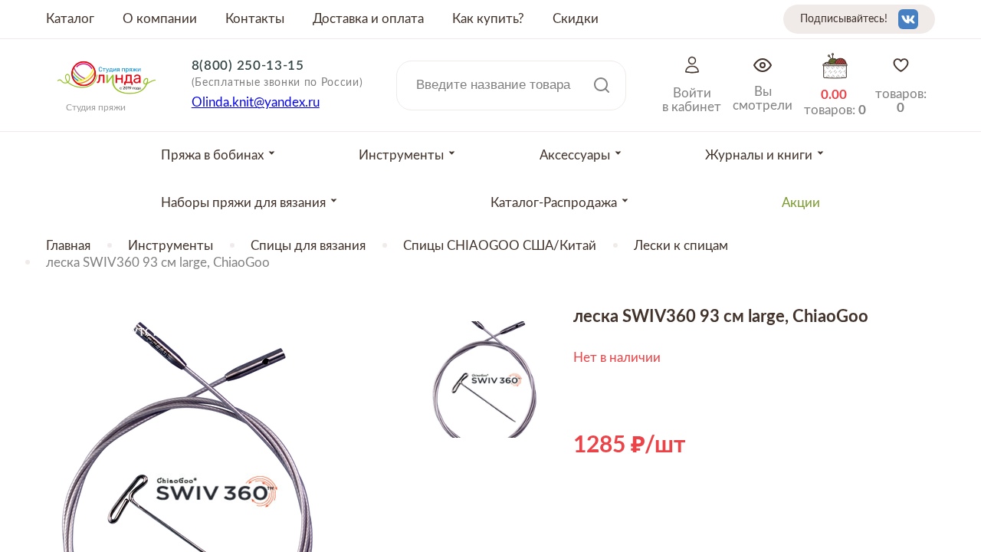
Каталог (70, 18)
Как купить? (488, 18)
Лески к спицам (681, 245)
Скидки (576, 18)
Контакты (254, 18)
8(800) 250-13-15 (248, 65)
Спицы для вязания (308, 245)
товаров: (901, 100)
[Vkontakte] (908, 19)
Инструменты (170, 245)
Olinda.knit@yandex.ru (256, 102)
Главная (68, 245)
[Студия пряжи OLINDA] (106, 99)
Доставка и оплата (368, 18)
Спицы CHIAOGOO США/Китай (499, 245)
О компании (160, 18)
